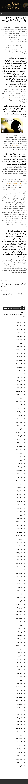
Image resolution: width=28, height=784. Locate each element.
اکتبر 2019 (19, 570)
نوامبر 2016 (19, 690)
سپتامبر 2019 (19, 573)
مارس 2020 (19, 552)
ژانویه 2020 (19, 559)
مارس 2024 (19, 422)
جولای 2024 (19, 408)
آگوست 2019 (19, 576)
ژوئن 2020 (19, 542)
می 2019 (20, 587)
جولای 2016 (19, 704)
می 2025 (20, 374)
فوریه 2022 (19, 473)
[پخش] (23, 308)
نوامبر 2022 (19, 442)
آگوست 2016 (19, 700)
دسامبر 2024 (19, 391)
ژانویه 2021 (19, 518)
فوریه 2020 (19, 556)
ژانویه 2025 (19, 387)
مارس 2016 (19, 717)
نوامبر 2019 (19, 566)
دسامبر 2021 (19, 480)
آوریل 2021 (19, 508)
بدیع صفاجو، (8, 135)
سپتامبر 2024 (19, 401)
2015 (24, 314)
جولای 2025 (19, 367)
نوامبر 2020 (19, 525)
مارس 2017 (19, 676)
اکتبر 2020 (19, 528)
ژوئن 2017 (19, 666)
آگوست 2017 (19, 659)
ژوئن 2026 (19, 329)
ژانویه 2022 (19, 477)
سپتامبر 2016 (19, 697)
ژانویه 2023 (19, 435)
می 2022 (20, 463)
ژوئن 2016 (19, 707)
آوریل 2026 (19, 336)
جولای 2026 (19, 325)
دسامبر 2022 (19, 439)
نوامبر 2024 (19, 394)
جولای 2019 (19, 580)
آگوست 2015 (19, 742)
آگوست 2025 (19, 363)
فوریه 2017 (19, 680)
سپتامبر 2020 (19, 532)
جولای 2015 (19, 745)
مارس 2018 (19, 635)
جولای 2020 (19, 539)
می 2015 (20, 752)
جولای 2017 (19, 662)
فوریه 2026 (19, 343)
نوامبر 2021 (19, 484)
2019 (12, 314)
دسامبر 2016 (19, 687)
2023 (24, 316)
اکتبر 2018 (19, 611)
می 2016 (20, 711)
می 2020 (20, 546)
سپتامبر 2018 (19, 614)
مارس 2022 (19, 470)
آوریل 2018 (19, 631)
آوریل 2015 (19, 755)
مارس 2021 (19, 511)
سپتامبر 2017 (19, 656)
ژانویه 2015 (19, 766)
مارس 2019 (19, 594)
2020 (10, 314)
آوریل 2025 (19, 377)
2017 (18, 314)
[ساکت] (8, 308)
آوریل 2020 (19, 549)
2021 (7, 314)
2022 (4, 314)
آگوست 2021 (19, 494)
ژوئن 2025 (19, 370)
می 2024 (20, 415)
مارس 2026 (19, 339)
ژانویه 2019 (19, 601)
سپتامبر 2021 (19, 491)
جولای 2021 (19, 497)
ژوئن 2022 (19, 460)
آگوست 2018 (19, 618)
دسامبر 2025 (19, 350)
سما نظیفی (15, 145)
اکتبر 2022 (19, 446)
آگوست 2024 (19, 405)
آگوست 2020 (19, 535)
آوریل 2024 (19, 418)
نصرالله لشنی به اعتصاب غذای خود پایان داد (12, 294)
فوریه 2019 (19, 597)
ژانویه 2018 (19, 642)
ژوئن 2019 (19, 583)
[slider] (6, 308)
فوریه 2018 (19, 638)
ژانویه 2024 (19, 429)
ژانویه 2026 (19, 346)
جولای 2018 (19, 621)
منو (25, 13)
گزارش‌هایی (9, 98)
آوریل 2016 (19, 714)
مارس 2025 (19, 380)
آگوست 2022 (19, 453)
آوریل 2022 (19, 466)
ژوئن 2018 (19, 625)
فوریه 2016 (19, 721)
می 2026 (20, 332)
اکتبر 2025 (19, 356)
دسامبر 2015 (19, 728)
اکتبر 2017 (19, 652)
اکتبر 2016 (19, 693)
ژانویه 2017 (19, 683)
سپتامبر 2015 (19, 738)
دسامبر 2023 (19, 432)
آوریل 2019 (19, 590)
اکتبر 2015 (19, 735)
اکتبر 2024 (19, 398)
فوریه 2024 (19, 425)
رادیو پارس (14, 3)
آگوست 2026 (19, 322)
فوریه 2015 (19, 762)
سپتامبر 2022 (19, 449)
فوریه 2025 (19, 384)
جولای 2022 (19, 456)
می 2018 (20, 628)
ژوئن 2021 (19, 501)
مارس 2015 (19, 759)
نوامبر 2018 (19, 607)
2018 (15, 314)
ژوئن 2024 (19, 411)
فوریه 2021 (19, 515)
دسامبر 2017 (19, 645)
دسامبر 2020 (19, 521)
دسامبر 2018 (19, 604)
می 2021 (20, 504)
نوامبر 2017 (19, 649)
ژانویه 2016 (19, 724)
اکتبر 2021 (19, 487)
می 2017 (20, 669)
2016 (21, 314)
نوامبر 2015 (19, 731)
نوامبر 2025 (19, 353)
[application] (14, 308)
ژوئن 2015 (19, 748)
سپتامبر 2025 (19, 360)
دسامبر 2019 (19, 563)
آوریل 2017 (19, 673)
